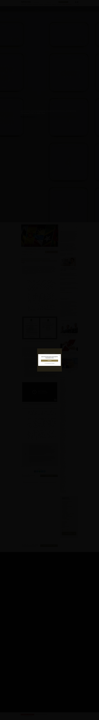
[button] (59, 355)
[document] (49, 360)
